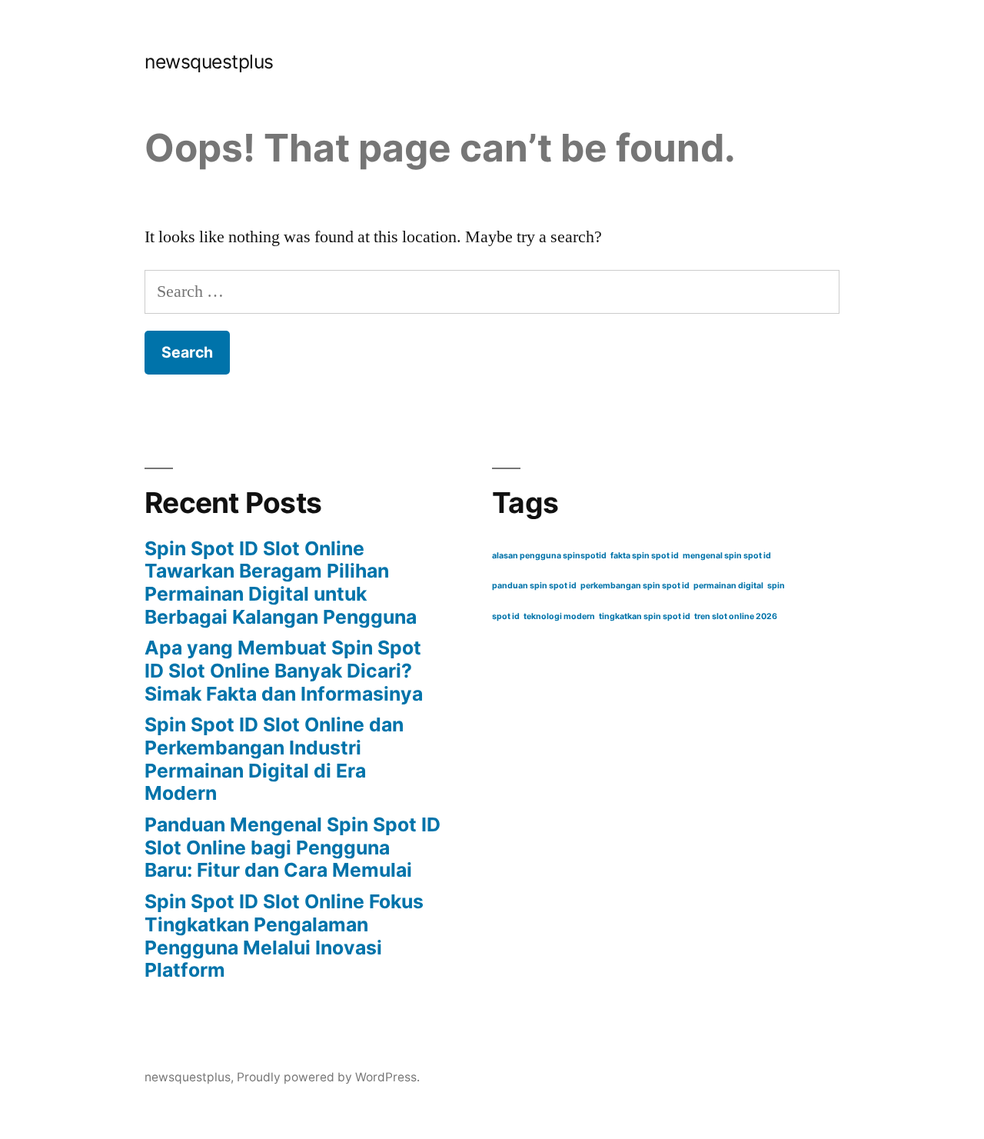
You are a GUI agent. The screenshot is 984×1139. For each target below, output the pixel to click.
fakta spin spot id (644, 556)
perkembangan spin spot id (635, 586)
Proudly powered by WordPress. (328, 1077)
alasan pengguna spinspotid (549, 556)
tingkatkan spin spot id (644, 616)
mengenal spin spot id (727, 556)
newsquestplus (209, 61)
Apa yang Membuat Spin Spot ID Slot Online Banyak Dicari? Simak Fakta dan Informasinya (284, 670)
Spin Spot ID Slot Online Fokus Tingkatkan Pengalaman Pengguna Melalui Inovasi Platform (284, 935)
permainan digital (728, 586)
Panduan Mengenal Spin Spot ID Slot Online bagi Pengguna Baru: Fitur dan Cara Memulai (292, 847)
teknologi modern (559, 616)
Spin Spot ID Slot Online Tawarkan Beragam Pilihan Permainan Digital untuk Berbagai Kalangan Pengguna (281, 582)
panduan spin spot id (534, 586)
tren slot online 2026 (735, 616)
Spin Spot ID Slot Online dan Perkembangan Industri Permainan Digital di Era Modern (274, 758)
